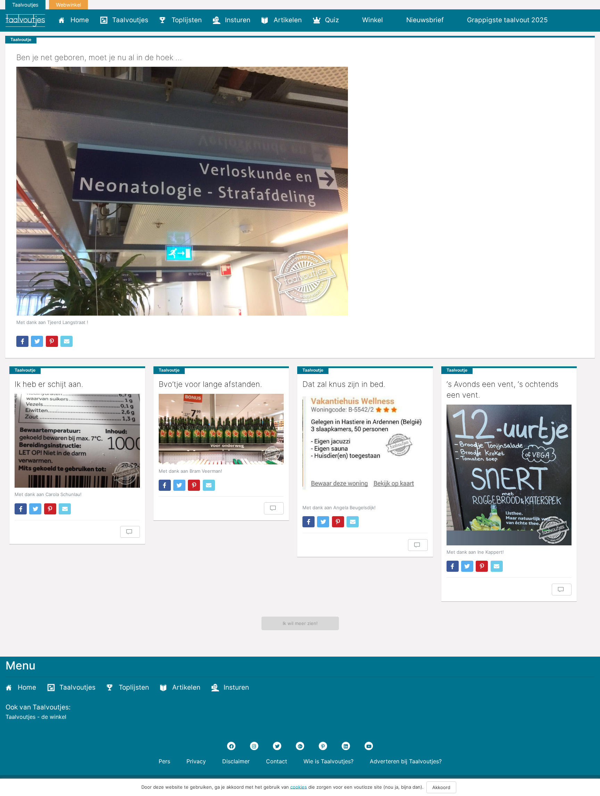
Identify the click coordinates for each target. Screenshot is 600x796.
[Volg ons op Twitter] (277, 746)
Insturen (237, 20)
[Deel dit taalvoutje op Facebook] (22, 341)
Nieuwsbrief (425, 20)
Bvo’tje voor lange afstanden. (210, 384)
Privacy (196, 761)
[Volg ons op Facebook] (231, 746)
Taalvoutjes (25, 5)
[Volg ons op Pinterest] (323, 746)
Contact (276, 761)
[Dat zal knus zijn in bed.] (365, 447)
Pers (164, 761)
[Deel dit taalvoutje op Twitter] (37, 341)
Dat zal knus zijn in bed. (343, 384)
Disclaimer (236, 761)
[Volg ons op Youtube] (369, 746)
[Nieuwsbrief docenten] (565, 19)
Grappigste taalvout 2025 (507, 20)
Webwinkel (68, 5)
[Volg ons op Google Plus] (300, 746)
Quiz (332, 20)
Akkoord (441, 787)
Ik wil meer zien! (300, 623)
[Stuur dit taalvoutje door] (66, 341)
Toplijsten (187, 20)
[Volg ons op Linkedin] (346, 746)
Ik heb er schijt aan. (49, 384)
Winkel (372, 20)
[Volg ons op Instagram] (254, 746)
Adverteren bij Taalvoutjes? (406, 761)
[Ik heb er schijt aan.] (77, 441)
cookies (298, 786)
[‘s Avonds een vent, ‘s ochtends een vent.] (509, 475)
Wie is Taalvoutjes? (328, 761)
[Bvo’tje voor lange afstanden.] (221, 429)
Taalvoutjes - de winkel (36, 716)
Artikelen (288, 20)
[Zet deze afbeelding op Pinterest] (52, 341)
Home (79, 20)
